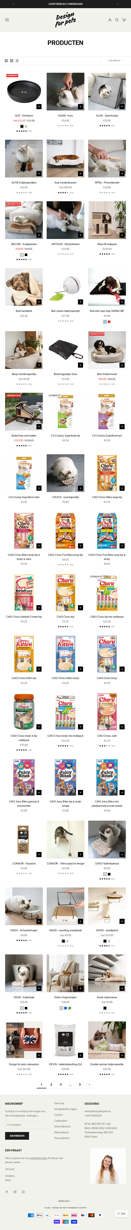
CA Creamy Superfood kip (65, 435)
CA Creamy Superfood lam (107, 435)
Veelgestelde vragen (65, 1109)
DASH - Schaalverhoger (24, 930)
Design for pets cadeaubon (24, 1064)
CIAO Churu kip (65, 616)
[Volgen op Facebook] (6, 1191)
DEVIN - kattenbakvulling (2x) (65, 1064)
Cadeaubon (60, 1120)
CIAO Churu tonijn (107, 678)
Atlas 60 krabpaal (107, 244)
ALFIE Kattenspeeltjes (24, 182)
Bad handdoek (24, 311)
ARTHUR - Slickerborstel (65, 244)
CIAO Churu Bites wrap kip (107, 497)
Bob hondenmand (107, 374)
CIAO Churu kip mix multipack (107, 616)
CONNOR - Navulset (23, 863)
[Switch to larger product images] (6, 60)
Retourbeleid (61, 1132)
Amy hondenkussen (65, 182)
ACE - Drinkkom (24, 115)
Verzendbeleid (62, 1126)
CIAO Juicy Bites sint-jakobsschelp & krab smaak (107, 803)
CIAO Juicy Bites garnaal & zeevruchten (24, 803)
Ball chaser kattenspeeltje (65, 311)
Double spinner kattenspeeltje (106, 1064)
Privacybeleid (61, 1138)
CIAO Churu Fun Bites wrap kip (65, 555)
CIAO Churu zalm (107, 735)
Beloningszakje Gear (65, 374)
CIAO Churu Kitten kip (24, 678)
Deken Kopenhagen (65, 997)
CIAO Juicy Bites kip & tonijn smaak (65, 803)
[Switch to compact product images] (17, 60)
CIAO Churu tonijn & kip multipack (24, 737)
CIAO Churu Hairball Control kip (24, 616)
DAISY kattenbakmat (107, 863)
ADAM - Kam (65, 115)
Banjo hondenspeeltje (24, 374)
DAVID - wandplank (107, 930)
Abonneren (17, 1135)
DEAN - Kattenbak (24, 997)
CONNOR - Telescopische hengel (65, 863)
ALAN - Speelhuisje (107, 115)
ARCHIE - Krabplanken (24, 244)
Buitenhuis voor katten (24, 435)
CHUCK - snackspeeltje (65, 497)
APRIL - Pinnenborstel (107, 182)
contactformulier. (38, 1158)
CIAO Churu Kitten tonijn (65, 678)
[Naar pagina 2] (89, 1084)
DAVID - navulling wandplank (65, 930)
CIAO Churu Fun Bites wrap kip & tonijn (107, 557)
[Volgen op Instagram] (15, 1191)
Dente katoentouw (107, 997)
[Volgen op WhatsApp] (23, 1191)
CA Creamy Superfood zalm (23, 497)
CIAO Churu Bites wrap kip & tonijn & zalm (24, 557)
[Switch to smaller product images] (11, 60)
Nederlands (64, 1201)
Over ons (59, 1103)
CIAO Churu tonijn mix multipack (65, 735)
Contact (58, 1114)
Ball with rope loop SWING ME (107, 311)
